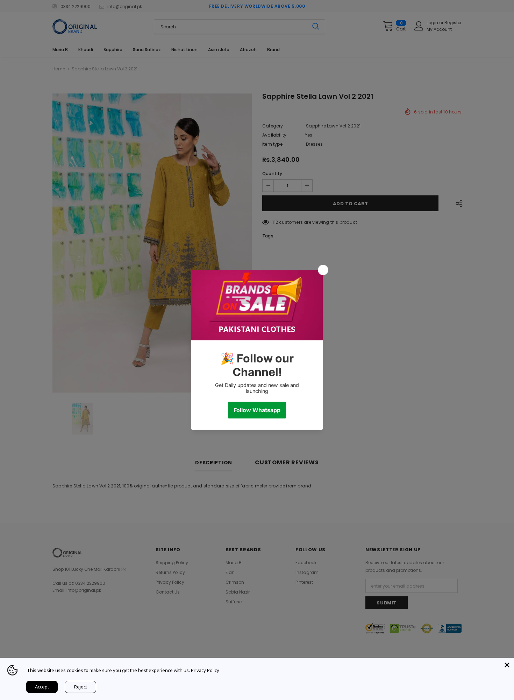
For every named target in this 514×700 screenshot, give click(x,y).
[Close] (507, 664)
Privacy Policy (205, 670)
